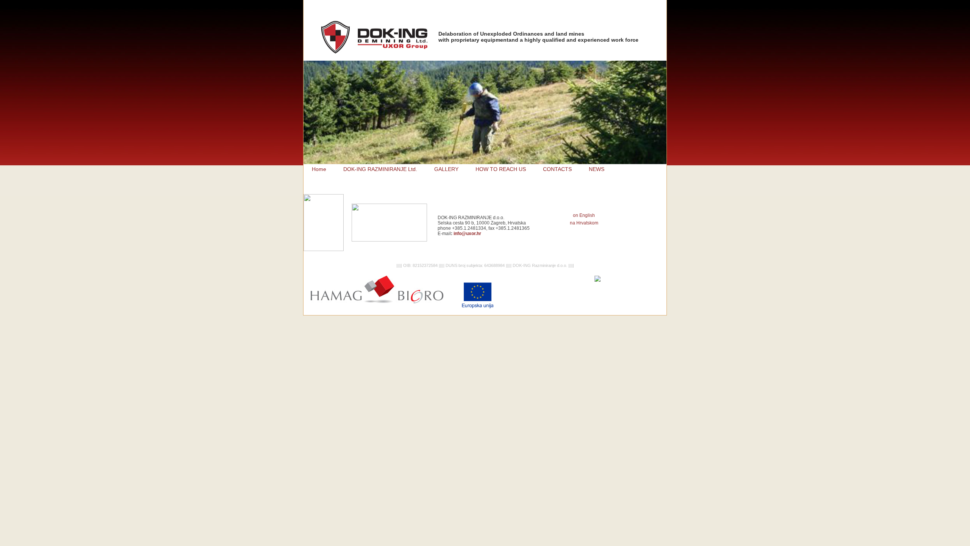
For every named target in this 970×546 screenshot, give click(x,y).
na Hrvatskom (584, 223)
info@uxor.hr (467, 233)
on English (584, 215)
